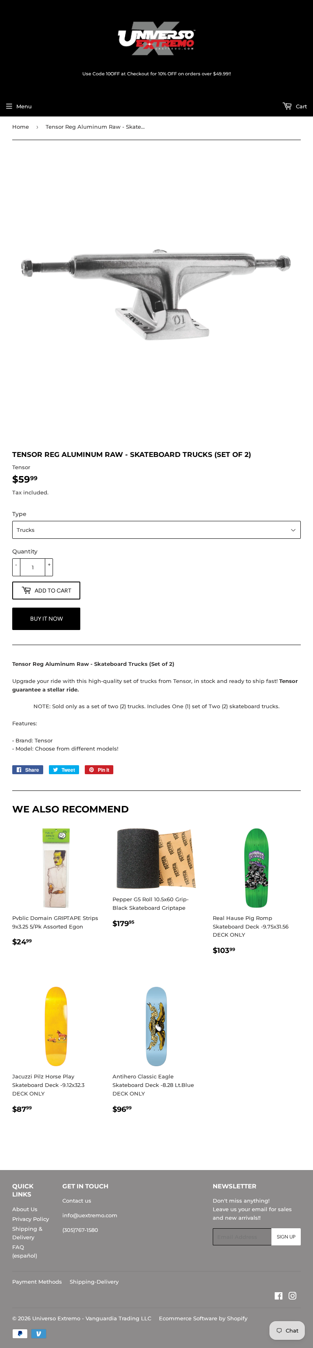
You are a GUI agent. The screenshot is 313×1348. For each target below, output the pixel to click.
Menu (24, 106)
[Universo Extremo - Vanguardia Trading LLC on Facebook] (278, 1297)
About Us (24, 1209)
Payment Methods (37, 1281)
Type (19, 514)
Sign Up (286, 1237)
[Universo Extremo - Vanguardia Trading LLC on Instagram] (293, 1297)
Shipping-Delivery (94, 1281)
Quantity (24, 551)
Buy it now (46, 618)
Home (20, 126)
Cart (300, 106)
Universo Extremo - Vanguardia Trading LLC (91, 1318)
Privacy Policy (30, 1219)
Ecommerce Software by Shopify (203, 1318)
